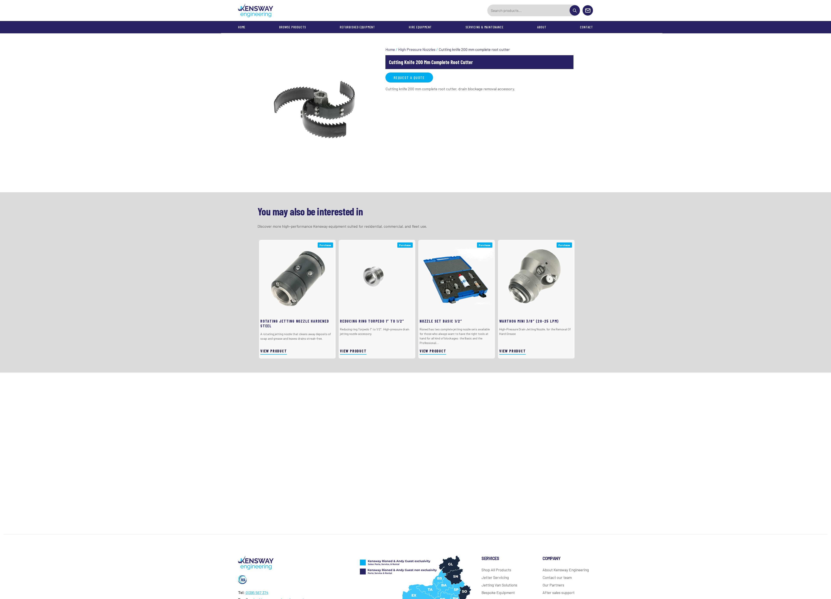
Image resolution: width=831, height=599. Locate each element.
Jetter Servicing (495, 577)
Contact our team (557, 577)
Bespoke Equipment (498, 592)
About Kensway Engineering (566, 569)
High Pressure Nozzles (416, 49)
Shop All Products (496, 569)
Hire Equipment (420, 27)
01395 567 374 (256, 592)
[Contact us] (588, 10)
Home (241, 27)
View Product (273, 351)
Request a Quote (409, 77)
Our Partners (553, 585)
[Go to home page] (256, 10)
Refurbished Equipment (357, 27)
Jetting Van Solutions (499, 585)
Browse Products (292, 27)
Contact (586, 27)
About (541, 27)
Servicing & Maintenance (484, 27)
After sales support (559, 592)
